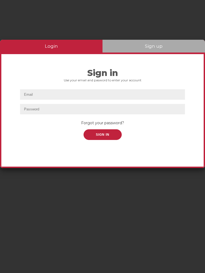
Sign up (154, 46)
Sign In (102, 134)
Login (51, 46)
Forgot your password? (102, 123)
